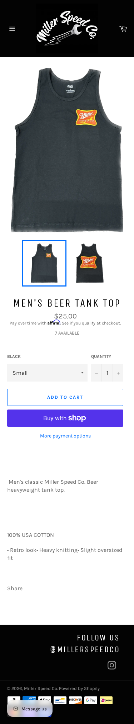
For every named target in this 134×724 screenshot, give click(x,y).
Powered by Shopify (79, 688)
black (14, 356)
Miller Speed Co (40, 688)
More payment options (65, 436)
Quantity (101, 356)
